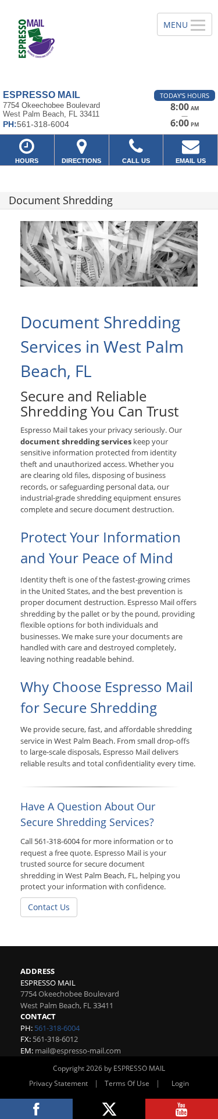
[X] (109, 1109)
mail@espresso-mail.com (78, 1050)
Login (180, 1083)
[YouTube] (181, 1109)
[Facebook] (36, 1109)
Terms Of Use (127, 1083)
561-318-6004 (57, 1028)
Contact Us (49, 906)
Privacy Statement (58, 1083)
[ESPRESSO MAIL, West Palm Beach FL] (72, 40)
